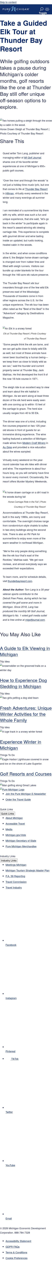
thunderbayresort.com (20, 581)
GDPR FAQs (13, 1246)
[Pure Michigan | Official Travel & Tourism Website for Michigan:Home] (16, 9)
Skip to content (8, 2)
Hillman (9, 193)
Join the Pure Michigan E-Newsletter (26, 793)
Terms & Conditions (16, 1252)
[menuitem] (29, 1258)
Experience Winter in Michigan (20, 744)
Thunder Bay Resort (36, 189)
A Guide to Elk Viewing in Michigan (25, 651)
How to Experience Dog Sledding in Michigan (23, 683)
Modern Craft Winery (33, 443)
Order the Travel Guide (18, 799)
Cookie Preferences (16, 1258)
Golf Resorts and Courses (26, 773)
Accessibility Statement (18, 1241)
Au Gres (7, 447)
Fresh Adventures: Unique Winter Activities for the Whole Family (26, 714)
